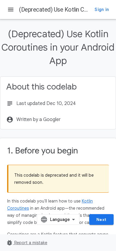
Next (101, 219)
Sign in (102, 9)
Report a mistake (26, 242)
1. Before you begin (42, 150)
